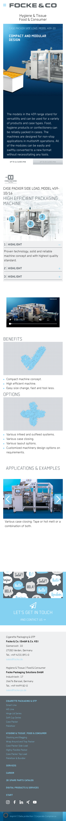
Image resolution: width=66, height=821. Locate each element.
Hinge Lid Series (13, 713)
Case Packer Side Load (17, 746)
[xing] (28, 802)
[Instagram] (8, 802)
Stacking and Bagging (16, 737)
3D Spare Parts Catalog (20, 780)
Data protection (25, 816)
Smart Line (11, 705)
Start (9, 795)
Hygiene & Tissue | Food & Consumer (26, 733)
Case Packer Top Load (16, 754)
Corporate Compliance (45, 816)
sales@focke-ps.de (16, 690)
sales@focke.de (14, 659)
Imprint (13, 816)
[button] (6, 815)
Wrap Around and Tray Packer (20, 741)
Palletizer (10, 726)
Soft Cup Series (13, 717)
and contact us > (33, 619)
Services (11, 765)
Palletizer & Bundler (15, 758)
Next (57, 499)
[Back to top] (59, 814)
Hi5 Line (10, 709)
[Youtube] (35, 802)
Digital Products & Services (22, 787)
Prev (8, 499)
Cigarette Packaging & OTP (21, 701)
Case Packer (12, 722)
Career (10, 773)
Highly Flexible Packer (16, 750)
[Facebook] (14, 802)
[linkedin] (21, 802)
